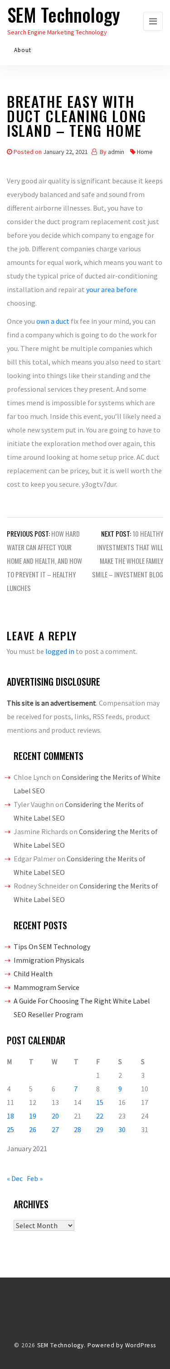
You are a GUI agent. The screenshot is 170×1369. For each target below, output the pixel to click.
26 (32, 1129)
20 (55, 1115)
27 (55, 1129)
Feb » (35, 1178)
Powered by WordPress (121, 1345)
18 (10, 1115)
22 (99, 1115)
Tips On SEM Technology (52, 946)
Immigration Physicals (49, 960)
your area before (111, 289)
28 (77, 1129)
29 (99, 1129)
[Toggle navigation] (153, 21)
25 (10, 1129)
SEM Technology (63, 14)
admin (116, 152)
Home (145, 152)
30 (122, 1129)
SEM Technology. (61, 1345)
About (23, 50)
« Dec (15, 1178)
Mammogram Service (46, 987)
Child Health (33, 973)
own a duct (53, 321)
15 (99, 1102)
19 (32, 1115)
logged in (59, 651)
